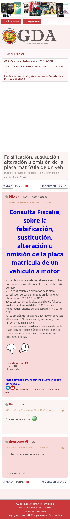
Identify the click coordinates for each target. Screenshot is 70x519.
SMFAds (27, 511)
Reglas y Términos (33, 503)
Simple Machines (44, 507)
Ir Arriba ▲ (49, 503)
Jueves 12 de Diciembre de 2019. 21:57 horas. (26, 447)
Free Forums (40, 511)
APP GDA (20, 389)
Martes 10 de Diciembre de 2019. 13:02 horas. (30, 202)
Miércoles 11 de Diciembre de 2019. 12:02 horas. (28, 410)
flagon (13, 404)
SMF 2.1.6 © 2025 (27, 507)
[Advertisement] (35, 118)
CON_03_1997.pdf (19, 362)
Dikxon (14, 196)
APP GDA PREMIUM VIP (39, 389)
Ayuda (19, 503)
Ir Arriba (8, 481)
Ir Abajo (7, 186)
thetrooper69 (18, 441)
